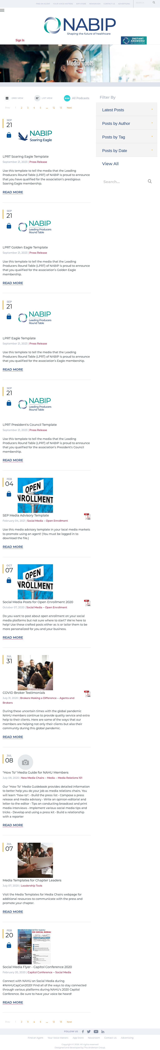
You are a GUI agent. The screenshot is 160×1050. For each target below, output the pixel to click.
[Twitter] (89, 1031)
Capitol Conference (40, 972)
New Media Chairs (32, 778)
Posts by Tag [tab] (113, 137)
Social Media (35, 521)
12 (54, 107)
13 (61, 107)
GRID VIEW (16, 98)
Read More (13, 192)
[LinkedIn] (102, 1031)
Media (51, 778)
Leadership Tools (31, 886)
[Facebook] (83, 1031)
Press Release (38, 162)
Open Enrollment (57, 521)
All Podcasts (80, 98)
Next (69, 107)
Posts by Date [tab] (114, 150)
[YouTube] (96, 1031)
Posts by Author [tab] (116, 123)
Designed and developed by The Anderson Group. (80, 1047)
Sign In (20, 40)
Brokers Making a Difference (38, 698)
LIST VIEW (46, 98)
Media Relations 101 (70, 778)
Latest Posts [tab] (113, 110)
